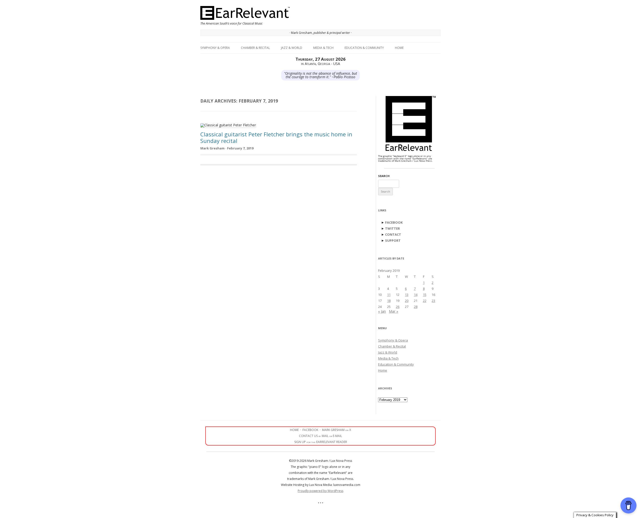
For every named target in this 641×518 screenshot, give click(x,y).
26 (397, 306)
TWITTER (392, 228)
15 (424, 294)
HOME (294, 430)
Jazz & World (291, 48)
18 (389, 300)
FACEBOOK (394, 222)
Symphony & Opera (215, 48)
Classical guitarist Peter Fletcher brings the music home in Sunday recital (276, 137)
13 (406, 294)
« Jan (382, 311)
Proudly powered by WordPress (320, 491)
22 (424, 300)
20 (406, 300)
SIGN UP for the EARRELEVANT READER (320, 442)
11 (389, 294)
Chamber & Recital (255, 48)
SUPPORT (393, 240)
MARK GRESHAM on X (336, 430)
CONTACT (393, 234)
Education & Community (364, 48)
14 (415, 294)
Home (399, 48)
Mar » (393, 311)
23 (433, 300)
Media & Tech (323, 48)
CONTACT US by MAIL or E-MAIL (320, 436)
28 (415, 306)
